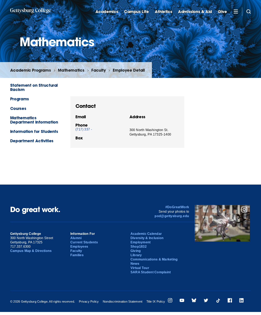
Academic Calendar (146, 233)
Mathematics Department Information (34, 120)
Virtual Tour (139, 268)
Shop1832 (138, 246)
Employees (79, 246)
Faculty (98, 70)
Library (136, 255)
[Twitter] (205, 301)
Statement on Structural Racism (34, 87)
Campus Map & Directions (31, 251)
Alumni (76, 238)
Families (77, 255)
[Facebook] (230, 301)
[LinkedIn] (241, 301)
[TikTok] (218, 301)
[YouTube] (181, 301)
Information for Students (34, 131)
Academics (106, 11)
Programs (19, 99)
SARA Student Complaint (150, 272)
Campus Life (136, 11)
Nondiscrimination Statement (122, 301)
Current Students (84, 242)
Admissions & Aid (195, 11)
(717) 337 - (83, 129)
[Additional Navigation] (235, 11)
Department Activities (31, 141)
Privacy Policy (89, 301)
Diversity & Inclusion (147, 238)
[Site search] (248, 11)
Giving (135, 251)
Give (222, 11)
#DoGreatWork (177, 207)
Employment (140, 242)
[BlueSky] (193, 301)
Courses (18, 108)
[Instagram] (170, 301)
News (134, 263)
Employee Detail (129, 70)
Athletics (163, 11)
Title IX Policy (155, 301)
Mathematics (71, 70)
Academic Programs (30, 70)
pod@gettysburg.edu (172, 216)
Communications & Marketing (154, 259)
